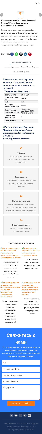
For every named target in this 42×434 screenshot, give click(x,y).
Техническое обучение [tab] (21, 72)
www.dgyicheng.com (16, 430)
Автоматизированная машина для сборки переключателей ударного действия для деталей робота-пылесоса (10, 269)
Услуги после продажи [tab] (29, 67)
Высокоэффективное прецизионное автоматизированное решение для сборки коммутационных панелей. (32, 306)
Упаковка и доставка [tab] (11, 67)
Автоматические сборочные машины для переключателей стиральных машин (32, 264)
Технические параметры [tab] (21, 62)
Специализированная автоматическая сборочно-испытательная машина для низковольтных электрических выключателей (10, 311)
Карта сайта (29, 430)
